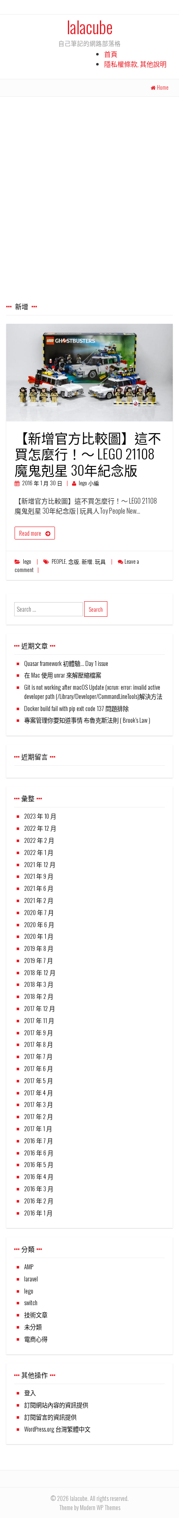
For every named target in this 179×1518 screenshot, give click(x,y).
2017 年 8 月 (38, 1044)
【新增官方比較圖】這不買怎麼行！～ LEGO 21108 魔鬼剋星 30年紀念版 (88, 453)
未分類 (33, 1326)
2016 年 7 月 (38, 1140)
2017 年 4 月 (38, 1092)
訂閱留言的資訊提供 (50, 1416)
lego (27, 561)
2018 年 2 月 (38, 996)
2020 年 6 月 (39, 924)
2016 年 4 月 (38, 1176)
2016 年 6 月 (38, 1152)
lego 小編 (89, 483)
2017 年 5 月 (38, 1080)
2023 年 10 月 (40, 816)
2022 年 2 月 (39, 840)
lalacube (90, 26)
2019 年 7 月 (38, 960)
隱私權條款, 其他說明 (135, 64)
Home (163, 87)
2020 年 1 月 (38, 936)
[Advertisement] (89, 190)
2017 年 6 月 (38, 1068)
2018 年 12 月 (39, 972)
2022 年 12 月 (40, 828)
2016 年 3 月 (38, 1188)
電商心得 (35, 1338)
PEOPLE (59, 561)
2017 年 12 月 (39, 1008)
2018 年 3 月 (38, 984)
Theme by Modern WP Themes (89, 1507)
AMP (28, 1266)
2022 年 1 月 (38, 852)
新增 (87, 561)
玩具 (100, 561)
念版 (73, 561)
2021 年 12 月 (39, 864)
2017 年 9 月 (38, 1032)
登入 (30, 1392)
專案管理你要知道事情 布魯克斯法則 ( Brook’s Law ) (87, 720)
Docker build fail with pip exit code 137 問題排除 (76, 708)
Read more (30, 533)
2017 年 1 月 (38, 1128)
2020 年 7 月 (39, 912)
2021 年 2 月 (38, 900)
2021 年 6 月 (38, 888)
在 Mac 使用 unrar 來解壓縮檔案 (62, 675)
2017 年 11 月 (39, 1020)
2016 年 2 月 (38, 1200)
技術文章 (35, 1314)
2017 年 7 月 (38, 1056)
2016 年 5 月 (38, 1164)
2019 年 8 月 (38, 948)
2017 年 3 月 (38, 1104)
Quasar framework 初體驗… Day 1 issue (66, 663)
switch (30, 1302)
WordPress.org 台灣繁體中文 (57, 1429)
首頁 (110, 54)
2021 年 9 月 (38, 876)
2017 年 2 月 (38, 1116)
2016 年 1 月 (38, 1212)
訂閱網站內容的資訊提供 (56, 1404)
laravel (31, 1278)
